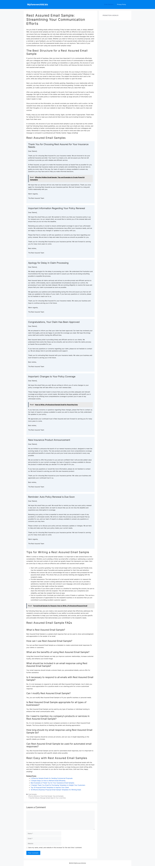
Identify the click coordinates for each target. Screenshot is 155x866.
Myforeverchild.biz (37, 4)
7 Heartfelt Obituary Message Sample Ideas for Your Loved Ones (47, 798)
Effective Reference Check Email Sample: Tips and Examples (46, 796)
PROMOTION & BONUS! (110, 15)
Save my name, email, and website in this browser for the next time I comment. (55, 847)
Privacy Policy (121, 4)
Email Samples (108, 4)
